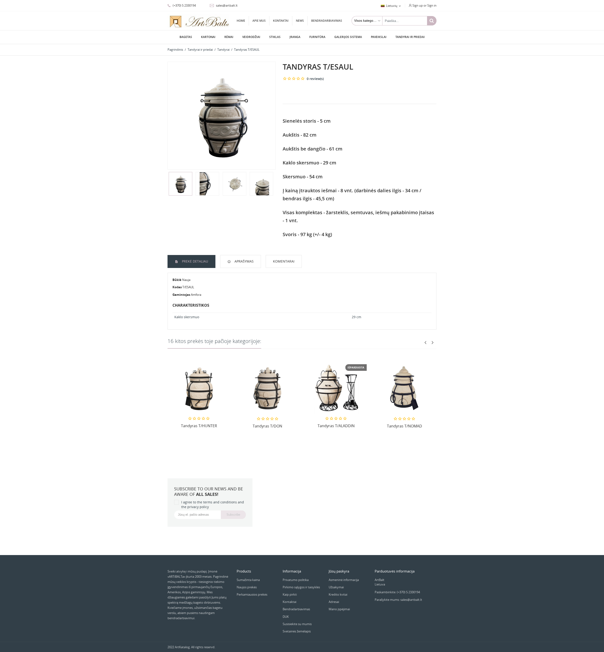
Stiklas (275, 37)
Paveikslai (378, 37)
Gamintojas (181, 295)
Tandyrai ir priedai (410, 37)
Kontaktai (281, 21)
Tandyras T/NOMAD (404, 426)
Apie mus (259, 21)
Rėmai (228, 37)
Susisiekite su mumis (297, 624)
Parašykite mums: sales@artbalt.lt (398, 600)
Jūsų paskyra (339, 571)
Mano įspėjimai (339, 609)
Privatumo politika (296, 580)
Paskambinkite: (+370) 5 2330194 (397, 592)
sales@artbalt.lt (226, 5)
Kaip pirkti (290, 594)
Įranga (294, 37)
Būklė (176, 280)
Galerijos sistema (348, 37)
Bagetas (186, 37)
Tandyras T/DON (267, 426)
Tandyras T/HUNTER (199, 425)
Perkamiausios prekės (252, 594)
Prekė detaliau (194, 261)
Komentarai (283, 261)
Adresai (334, 602)
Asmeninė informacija (344, 580)
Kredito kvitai (338, 594)
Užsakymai (336, 587)
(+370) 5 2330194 (184, 5)
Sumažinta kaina (248, 580)
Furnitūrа (317, 37)
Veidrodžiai (251, 37)
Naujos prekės (247, 587)
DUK (286, 616)
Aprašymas (244, 261)
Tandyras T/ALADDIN (336, 425)
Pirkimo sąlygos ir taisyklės (301, 587)
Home (241, 21)
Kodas (177, 287)
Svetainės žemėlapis (297, 631)
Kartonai (208, 37)
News (300, 21)
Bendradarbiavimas (326, 21)
